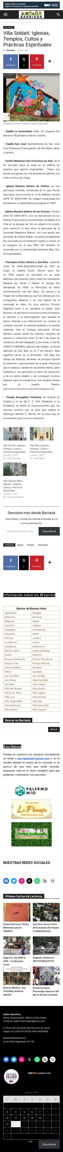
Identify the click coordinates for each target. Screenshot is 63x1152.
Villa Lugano (39, 692)
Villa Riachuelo (13, 705)
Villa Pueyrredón (13, 701)
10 (7, 1117)
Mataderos (10, 646)
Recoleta (37, 667)
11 (16, 1117)
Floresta (9, 638)
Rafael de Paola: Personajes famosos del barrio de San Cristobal (46, 991)
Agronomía (10, 612)
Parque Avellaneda (15, 659)
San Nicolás (38, 675)
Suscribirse (49, 531)
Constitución (39, 629)
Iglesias (20, 545)
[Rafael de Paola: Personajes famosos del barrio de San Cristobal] (46, 975)
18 (16, 1124)
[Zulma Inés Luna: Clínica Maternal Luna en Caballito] (16, 912)
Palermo (36, 654)
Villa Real (37, 701)
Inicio (5, 22)
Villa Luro (10, 696)
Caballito (9, 625)
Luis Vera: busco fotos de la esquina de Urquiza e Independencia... (46, 927)
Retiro (8, 671)
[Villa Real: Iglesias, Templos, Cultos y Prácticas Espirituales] (41, 433)
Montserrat (38, 646)
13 (32, 1117)
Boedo (35, 621)
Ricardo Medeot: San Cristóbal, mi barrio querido (14, 991)
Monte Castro (12, 650)
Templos (30, 545)
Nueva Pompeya (41, 650)
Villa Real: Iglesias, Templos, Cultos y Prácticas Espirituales (41, 448)
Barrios (14, 22)
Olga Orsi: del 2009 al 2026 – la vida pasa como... (14, 961)
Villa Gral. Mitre (13, 692)
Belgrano (9, 621)
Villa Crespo (38, 684)
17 (7, 1124)
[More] (50, 61)
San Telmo (10, 680)
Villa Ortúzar (39, 696)
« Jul (30, 1141)
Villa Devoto (38, 688)
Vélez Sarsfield (40, 680)
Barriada (11, 50)
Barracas (37, 617)
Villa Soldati (26, 22)
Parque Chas (11, 663)
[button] (5, 14)
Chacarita (10, 633)
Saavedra (37, 671)
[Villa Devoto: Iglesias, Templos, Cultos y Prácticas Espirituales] (15, 433)
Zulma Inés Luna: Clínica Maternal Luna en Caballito (16, 927)
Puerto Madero (13, 667)
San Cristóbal (12, 675)
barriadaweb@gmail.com (34, 758)
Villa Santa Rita (40, 705)
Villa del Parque (13, 688)
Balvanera (10, 617)
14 (40, 1117)
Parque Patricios (41, 663)
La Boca (36, 638)
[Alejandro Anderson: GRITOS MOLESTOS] (46, 945)
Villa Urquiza (39, 709)
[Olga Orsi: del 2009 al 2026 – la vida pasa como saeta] (16, 945)
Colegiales (10, 629)
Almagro (37, 612)
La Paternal (11, 642)
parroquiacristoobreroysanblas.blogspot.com (29, 388)
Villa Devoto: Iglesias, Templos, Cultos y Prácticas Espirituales (14, 448)
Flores (35, 633)
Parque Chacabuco (42, 659)
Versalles (9, 684)
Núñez (8, 654)
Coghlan (36, 625)
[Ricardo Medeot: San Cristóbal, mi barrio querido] (16, 975)
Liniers (36, 642)
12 (24, 1117)
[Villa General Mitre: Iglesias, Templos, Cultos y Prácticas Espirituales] (15, 469)
